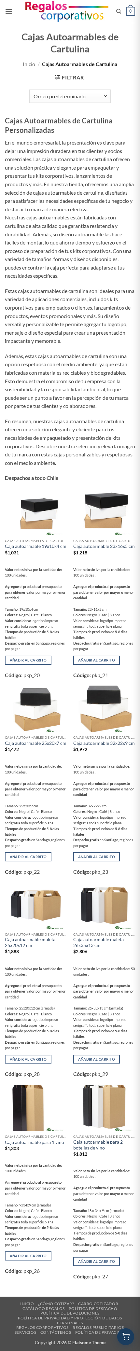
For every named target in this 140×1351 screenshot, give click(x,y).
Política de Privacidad (101, 1332)
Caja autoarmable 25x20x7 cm (35, 743)
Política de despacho (93, 1308)
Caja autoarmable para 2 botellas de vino (98, 1144)
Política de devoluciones (70, 1313)
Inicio (29, 64)
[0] (125, 1336)
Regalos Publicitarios (98, 1327)
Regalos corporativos (42, 1327)
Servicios (25, 1332)
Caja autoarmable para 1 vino (34, 1142)
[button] (9, 11)
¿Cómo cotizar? (56, 1303)
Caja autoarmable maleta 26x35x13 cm (98, 942)
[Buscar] (118, 11)
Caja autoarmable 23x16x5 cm (104, 546)
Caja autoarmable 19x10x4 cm (35, 546)
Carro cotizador (98, 1303)
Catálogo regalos (43, 1308)
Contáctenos (55, 1332)
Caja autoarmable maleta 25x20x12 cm (30, 942)
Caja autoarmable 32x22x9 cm (104, 743)
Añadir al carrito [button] (28, 660)
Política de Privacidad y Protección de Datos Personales (70, 1320)
